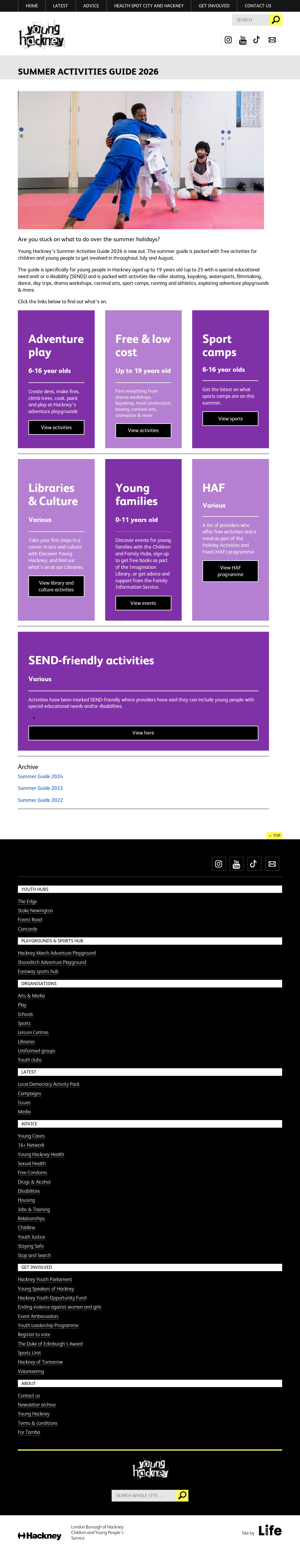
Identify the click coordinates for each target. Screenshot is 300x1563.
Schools (25, 1014)
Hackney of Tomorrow (40, 1362)
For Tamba (29, 1432)
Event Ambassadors (38, 1316)
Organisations (39, 983)
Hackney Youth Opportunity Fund (52, 1298)
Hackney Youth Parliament (45, 1279)
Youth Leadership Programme (48, 1325)
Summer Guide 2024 (40, 776)
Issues (24, 1102)
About (28, 1383)
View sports (230, 419)
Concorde (27, 929)
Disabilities (29, 1191)
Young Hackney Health (41, 1154)
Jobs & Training (34, 1209)
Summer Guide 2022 (40, 800)
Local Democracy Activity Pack (48, 1084)
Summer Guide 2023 (40, 788)
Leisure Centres (33, 1032)
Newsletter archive (37, 1405)
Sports (24, 1023)
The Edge (27, 901)
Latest (60, 5)
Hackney (40, 1536)
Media (24, 1112)
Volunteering (31, 1371)
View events (143, 603)
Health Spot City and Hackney (149, 5)
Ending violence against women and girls (59, 1307)
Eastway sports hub (38, 971)
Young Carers (31, 1136)
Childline (26, 1227)
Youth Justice (31, 1237)
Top (276, 835)
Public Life (270, 1530)
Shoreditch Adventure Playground (52, 962)
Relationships (31, 1218)
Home (32, 5)
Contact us (258, 5)
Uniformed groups (36, 1051)
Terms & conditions (38, 1423)
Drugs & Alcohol (34, 1182)
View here (143, 733)
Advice (91, 5)
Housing (26, 1200)
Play (22, 1005)
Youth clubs (30, 1060)
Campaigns (29, 1093)
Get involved (214, 5)
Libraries (26, 1042)
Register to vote (34, 1334)
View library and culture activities (56, 586)
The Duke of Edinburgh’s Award (50, 1344)
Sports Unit (29, 1353)
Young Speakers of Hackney (46, 1289)
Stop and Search (34, 1255)
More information (41, 34)
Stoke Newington (35, 910)
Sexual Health (32, 1163)
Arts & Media (31, 996)
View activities (56, 427)
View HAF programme (230, 571)
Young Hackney (34, 1414)
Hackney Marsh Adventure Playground (57, 953)
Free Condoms (32, 1172)
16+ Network (31, 1145)
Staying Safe (31, 1246)
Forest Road (30, 919)
